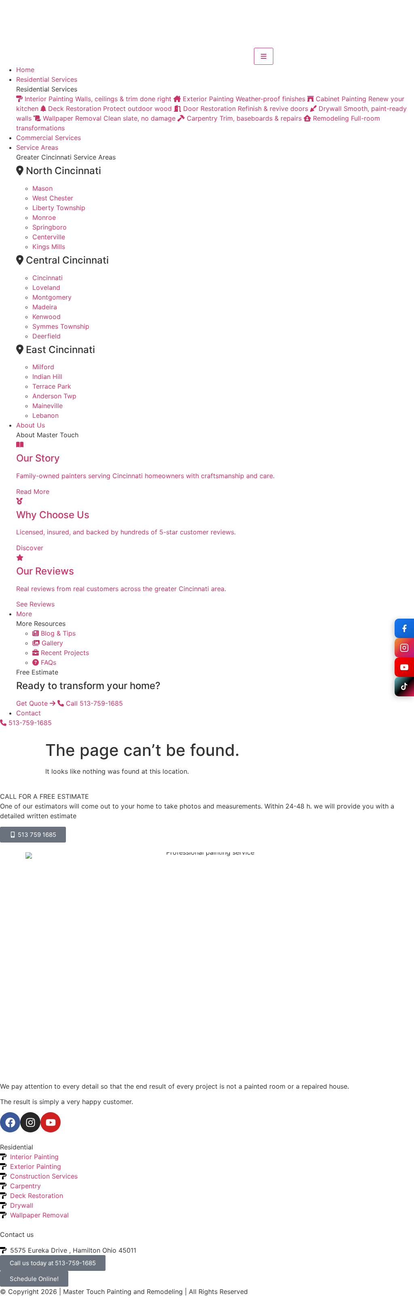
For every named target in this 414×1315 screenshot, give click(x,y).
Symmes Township (60, 326)
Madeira (44, 307)
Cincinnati (47, 278)
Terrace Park (51, 386)
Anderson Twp (54, 396)
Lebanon (45, 415)
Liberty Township (58, 208)
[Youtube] (50, 1122)
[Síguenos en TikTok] (404, 686)
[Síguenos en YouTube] (404, 667)
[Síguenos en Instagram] (404, 648)
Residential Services (46, 79)
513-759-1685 (29, 723)
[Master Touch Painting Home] (127, 56)
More (24, 614)
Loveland (46, 287)
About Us (30, 425)
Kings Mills (48, 247)
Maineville (47, 406)
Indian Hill (47, 376)
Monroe (44, 217)
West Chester (52, 198)
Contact (28, 713)
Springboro (49, 227)
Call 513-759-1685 (93, 703)
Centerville (48, 237)
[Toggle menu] (263, 56)
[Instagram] (30, 1122)
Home (25, 70)
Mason (42, 188)
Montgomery (52, 297)
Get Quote (33, 703)
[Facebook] (10, 1122)
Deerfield (46, 336)
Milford (43, 367)
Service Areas (37, 147)
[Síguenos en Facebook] (404, 628)
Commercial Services (48, 138)
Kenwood (46, 317)
